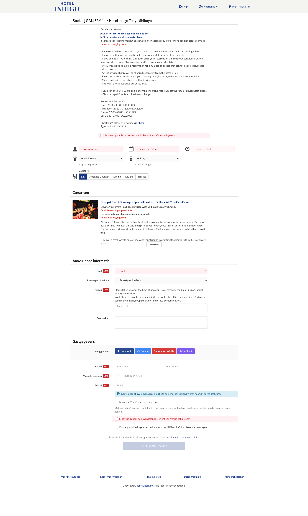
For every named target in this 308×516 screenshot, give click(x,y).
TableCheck (186, 351)
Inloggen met (102, 351)
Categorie (84, 170)
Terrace (142, 176)
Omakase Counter (99, 176)
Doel (102, 270)
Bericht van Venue (111, 29)
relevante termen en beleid (183, 437)
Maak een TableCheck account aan (138, 402)
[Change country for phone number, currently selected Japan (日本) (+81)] (119, 376)
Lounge (129, 176)
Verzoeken (103, 318)
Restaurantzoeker (234, 476)
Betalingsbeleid (192, 476)
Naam (101, 366)
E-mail (101, 385)
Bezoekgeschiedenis (98, 280)
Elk (82, 176)
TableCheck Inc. (145, 485)
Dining (117, 176)
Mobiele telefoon (95, 375)
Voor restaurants (70, 476)
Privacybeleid (153, 476)
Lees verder (154, 244)
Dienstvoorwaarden (111, 476)
